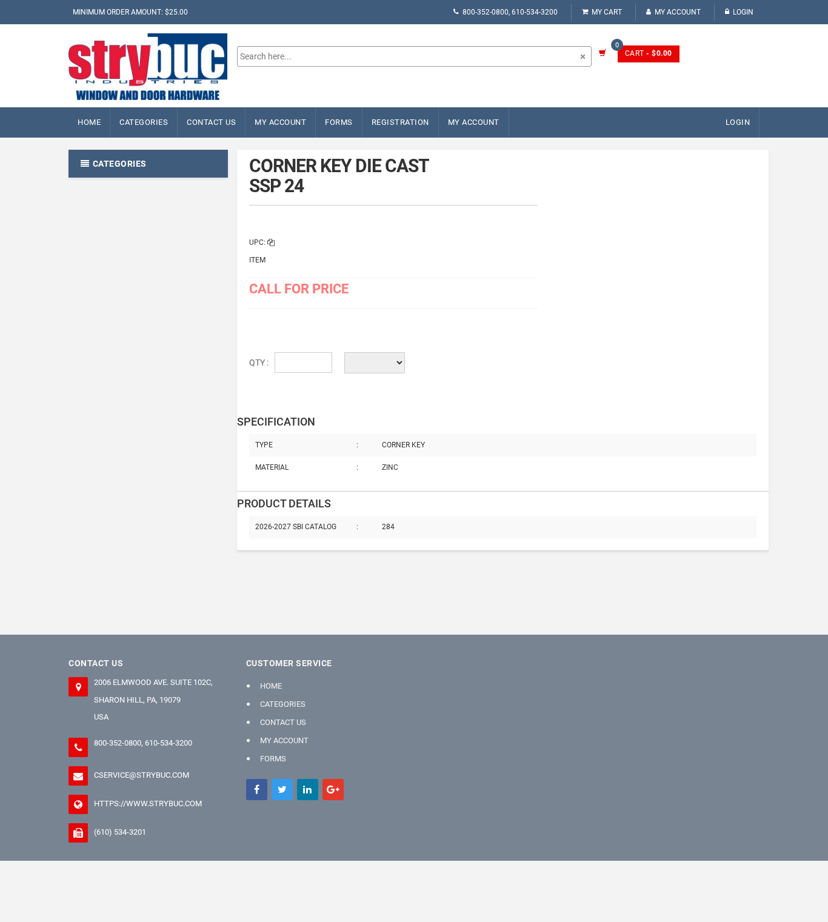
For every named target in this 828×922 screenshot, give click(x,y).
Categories (143, 122)
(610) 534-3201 (120, 832)
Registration (400, 122)
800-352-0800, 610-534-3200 (510, 12)
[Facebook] (256, 789)
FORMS (339, 122)
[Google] (333, 789)
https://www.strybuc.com (148, 803)
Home (89, 122)
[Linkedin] (307, 789)
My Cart (607, 12)
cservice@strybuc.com (141, 775)
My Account (678, 12)
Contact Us (211, 122)
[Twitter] (282, 789)
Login (743, 12)
